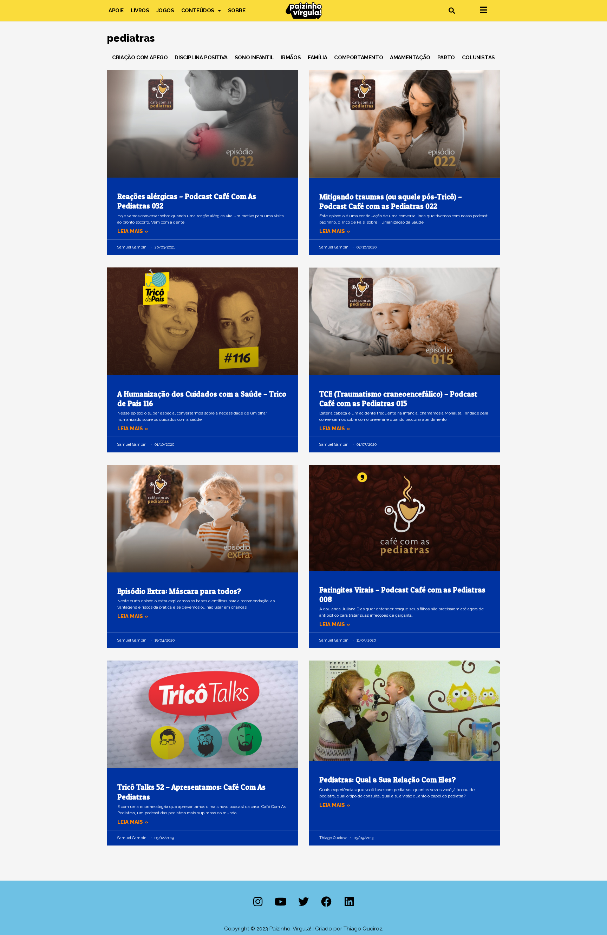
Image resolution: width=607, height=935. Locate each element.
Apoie (116, 10)
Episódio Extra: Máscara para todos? (179, 591)
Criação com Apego (140, 57)
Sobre (237, 10)
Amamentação (410, 57)
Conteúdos (197, 10)
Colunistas (478, 57)
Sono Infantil (254, 57)
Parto (446, 57)
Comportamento (358, 57)
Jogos (165, 10)
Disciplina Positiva (201, 57)
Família (317, 57)
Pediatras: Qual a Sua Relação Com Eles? (387, 779)
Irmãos (291, 57)
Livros (140, 10)
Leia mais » (132, 231)
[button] (451, 10)
